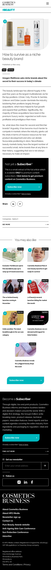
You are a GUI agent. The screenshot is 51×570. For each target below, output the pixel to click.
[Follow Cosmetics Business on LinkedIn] (25, 483)
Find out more (8, 451)
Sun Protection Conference (15, 532)
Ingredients (45, 312)
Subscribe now (14, 187)
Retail (4, 69)
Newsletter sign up (11, 517)
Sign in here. (26, 194)
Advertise (7, 536)
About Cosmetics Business (15, 509)
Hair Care (20, 280)
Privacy (27, 564)
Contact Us (7, 521)
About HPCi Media (11, 513)
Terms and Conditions (12, 564)
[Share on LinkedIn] (13, 204)
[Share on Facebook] (20, 204)
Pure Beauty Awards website (16, 525)
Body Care (45, 249)
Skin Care (20, 249)
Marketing (10, 69)
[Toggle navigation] (47, 3)
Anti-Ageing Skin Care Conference (18, 528)
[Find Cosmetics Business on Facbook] (32, 483)
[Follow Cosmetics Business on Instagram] (19, 483)
